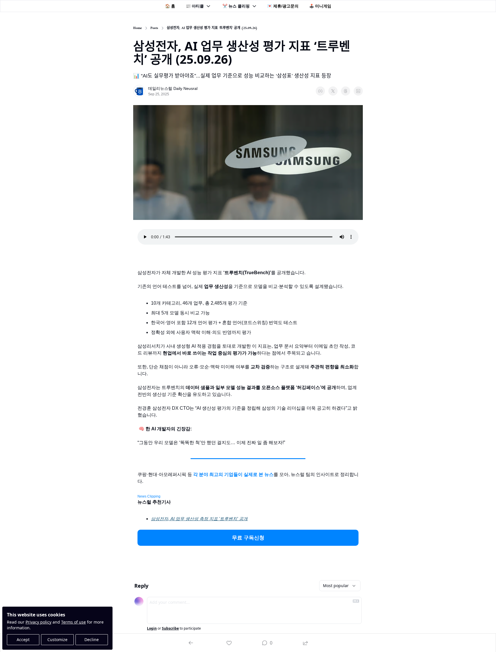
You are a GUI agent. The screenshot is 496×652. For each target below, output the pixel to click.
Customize (57, 639)
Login (152, 628)
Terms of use (73, 622)
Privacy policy (38, 622)
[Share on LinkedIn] (358, 91)
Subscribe (170, 628)
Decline (91, 639)
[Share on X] (333, 91)
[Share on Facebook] (320, 91)
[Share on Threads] (345, 91)
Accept (23, 639)
